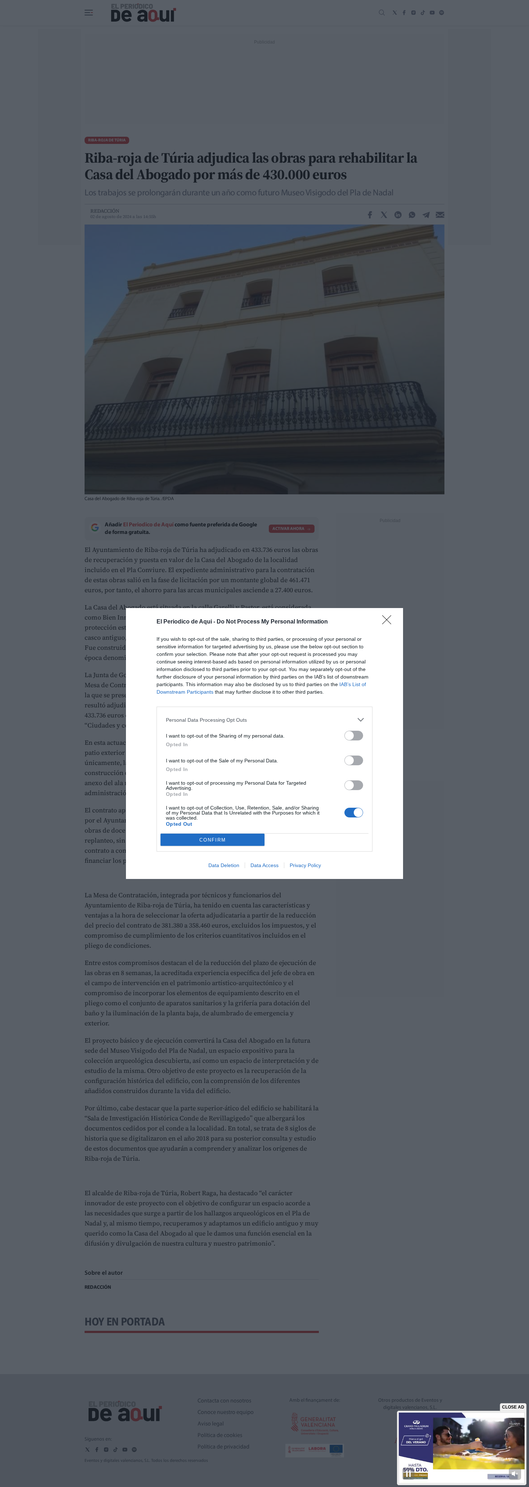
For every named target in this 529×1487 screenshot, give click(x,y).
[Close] (389, 622)
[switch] (353, 735)
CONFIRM (212, 840)
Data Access (264, 865)
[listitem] (264, 720)
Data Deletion (223, 865)
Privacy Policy (305, 865)
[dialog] (264, 743)
